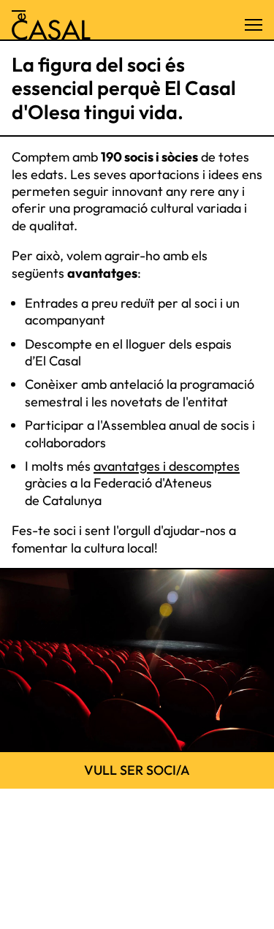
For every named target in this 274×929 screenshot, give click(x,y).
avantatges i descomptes (167, 466)
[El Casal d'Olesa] (51, 24)
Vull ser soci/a (137, 770)
